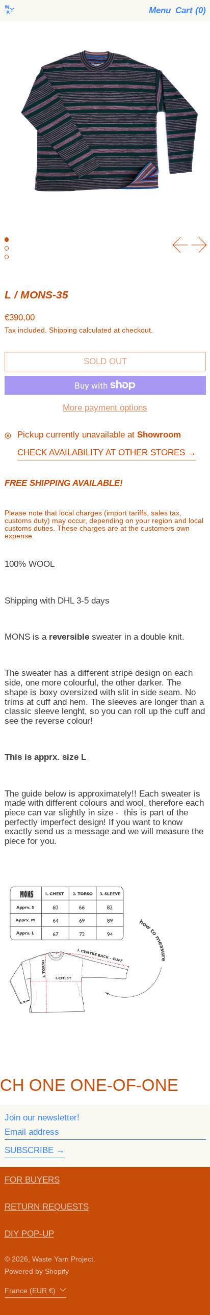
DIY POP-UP (29, 1234)
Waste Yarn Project (62, 1259)
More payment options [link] (105, 408)
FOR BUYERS (32, 1180)
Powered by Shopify (37, 1271)
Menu (160, 10)
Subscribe (29, 1150)
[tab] (7, 239)
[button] (190, 11)
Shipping (63, 330)
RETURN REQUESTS (47, 1207)
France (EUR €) (31, 1291)
